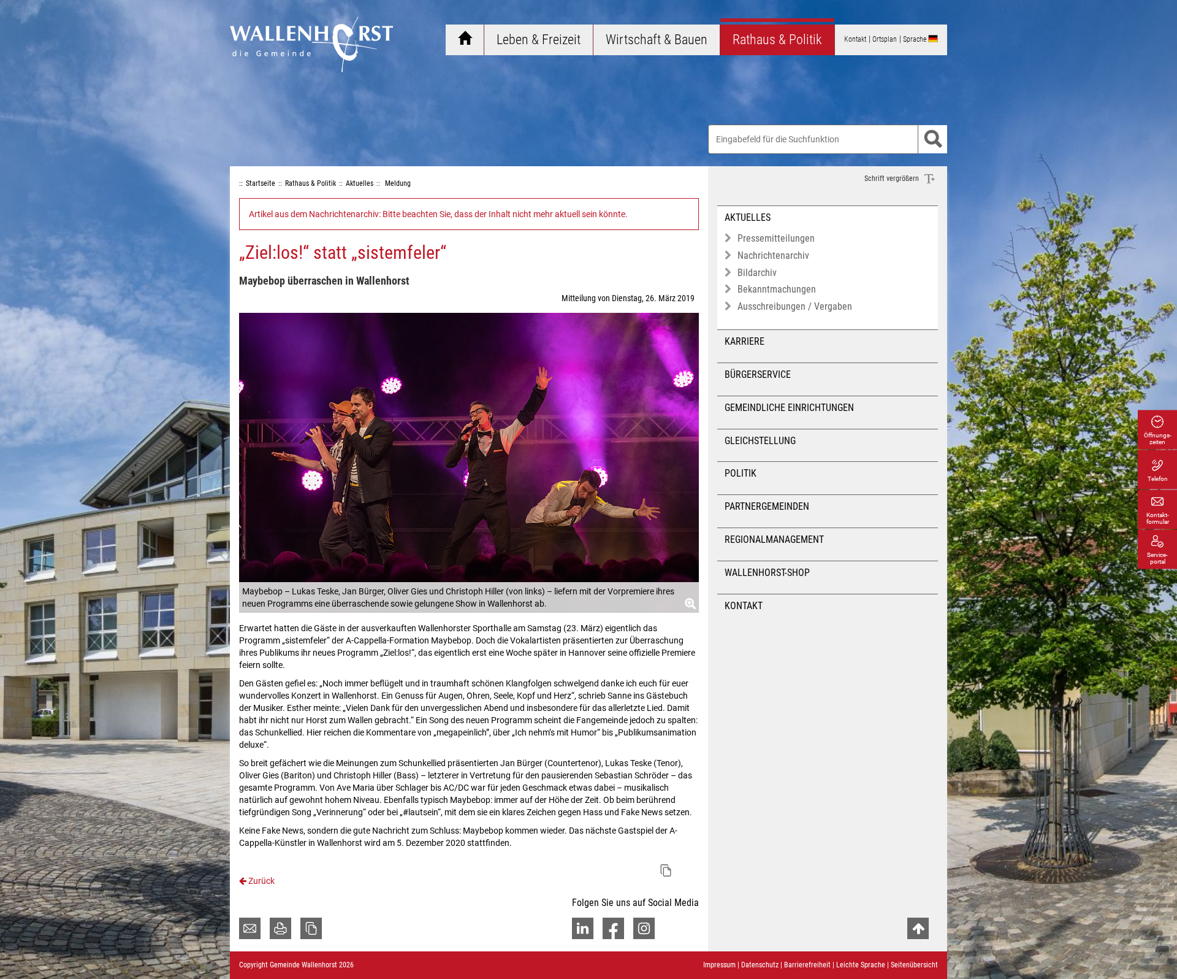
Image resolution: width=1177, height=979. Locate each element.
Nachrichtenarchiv (773, 255)
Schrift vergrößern (892, 178)
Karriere (744, 341)
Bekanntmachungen (776, 289)
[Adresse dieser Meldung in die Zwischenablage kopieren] (665, 870)
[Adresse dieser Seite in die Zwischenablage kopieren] (311, 928)
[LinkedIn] (582, 928)
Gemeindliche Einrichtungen (789, 407)
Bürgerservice (758, 374)
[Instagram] (644, 928)
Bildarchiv (757, 272)
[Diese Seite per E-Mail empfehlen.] (250, 928)
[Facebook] (613, 928)
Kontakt (744, 606)
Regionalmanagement (774, 539)
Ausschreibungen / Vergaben (794, 306)
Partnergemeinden (767, 506)
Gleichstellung (760, 441)
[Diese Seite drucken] (280, 928)
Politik (740, 473)
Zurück (260, 881)
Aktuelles (748, 217)
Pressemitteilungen (776, 238)
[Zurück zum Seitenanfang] (918, 928)
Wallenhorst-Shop (767, 572)
